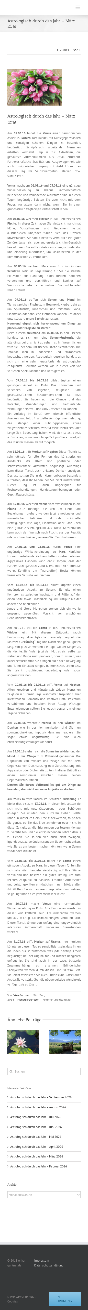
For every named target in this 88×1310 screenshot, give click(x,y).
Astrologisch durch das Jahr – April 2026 (36, 1147)
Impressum (41, 1260)
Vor (75, 50)
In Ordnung (64, 1299)
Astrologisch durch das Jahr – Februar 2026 (38, 1166)
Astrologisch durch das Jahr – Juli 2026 (35, 1117)
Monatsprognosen (28, 999)
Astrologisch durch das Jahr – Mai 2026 (35, 1137)
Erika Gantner (21, 995)
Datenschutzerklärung (49, 1265)
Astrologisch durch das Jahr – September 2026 (41, 1097)
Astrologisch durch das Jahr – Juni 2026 (36, 1127)
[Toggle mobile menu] (78, 7)
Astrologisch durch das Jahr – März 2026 (36, 1156)
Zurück (64, 50)
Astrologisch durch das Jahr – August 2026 (38, 1107)
